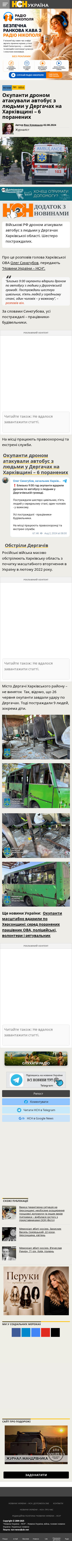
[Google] (35, 1332)
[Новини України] (30, 4)
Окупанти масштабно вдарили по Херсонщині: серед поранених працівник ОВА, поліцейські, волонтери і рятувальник (32, 924)
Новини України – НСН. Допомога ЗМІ (29, 1503)
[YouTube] (45, 1332)
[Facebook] (16, 1332)
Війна (21, 87)
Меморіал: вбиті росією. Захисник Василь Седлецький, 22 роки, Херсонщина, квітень (40, 1232)
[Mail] (55, 1332)
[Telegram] (25, 1332)
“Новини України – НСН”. (23, 268)
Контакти (58, 1503)
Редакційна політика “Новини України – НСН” (36, 1516)
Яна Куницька (33, 125)
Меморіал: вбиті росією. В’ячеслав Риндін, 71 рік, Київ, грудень (40, 1249)
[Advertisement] (36, 373)
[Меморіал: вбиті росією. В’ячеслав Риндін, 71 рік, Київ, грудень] (9, 1253)
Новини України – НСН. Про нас (36, 1509)
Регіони (7, 88)
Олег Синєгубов (24, 262)
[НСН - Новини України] (36, 1080)
